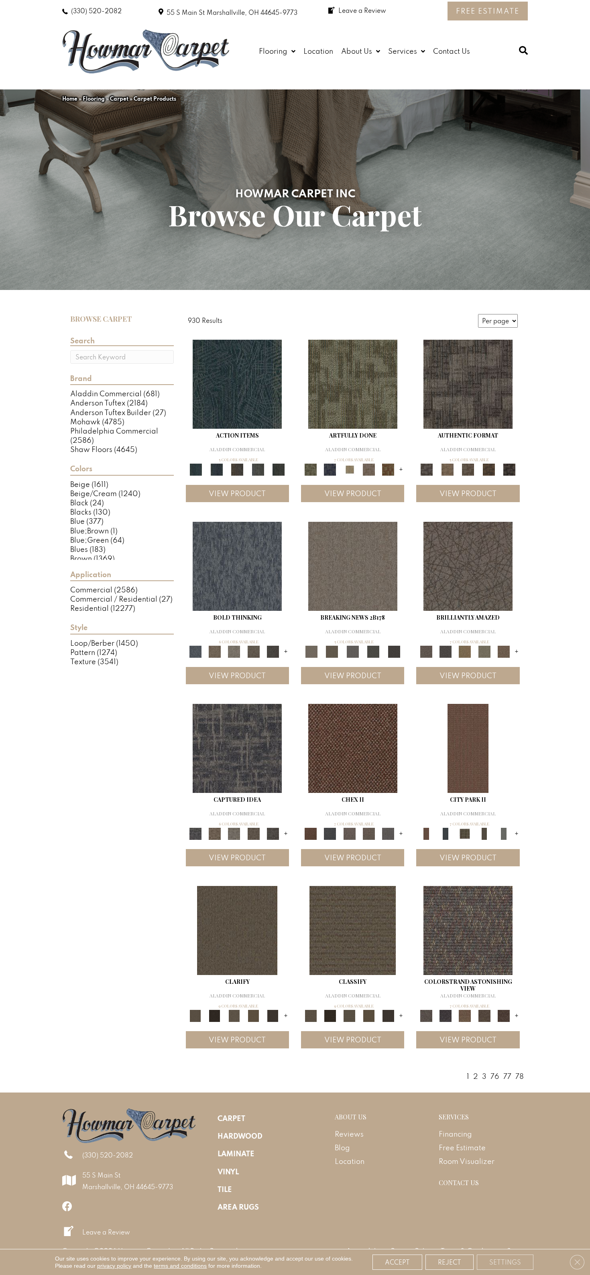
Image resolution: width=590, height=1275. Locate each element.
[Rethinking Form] (489, 468)
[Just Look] (503, 1015)
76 (494, 1076)
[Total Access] (394, 651)
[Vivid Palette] (388, 468)
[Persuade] (253, 1015)
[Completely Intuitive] (464, 651)
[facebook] (67, 1206)
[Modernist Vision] (349, 468)
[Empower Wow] (484, 651)
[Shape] (237, 565)
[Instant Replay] (353, 651)
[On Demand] (373, 651)
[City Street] (278, 468)
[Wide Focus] (445, 1015)
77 (507, 1076)
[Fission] (253, 651)
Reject (449, 1262)
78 (519, 1076)
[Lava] (234, 651)
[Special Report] (332, 651)
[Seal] (272, 651)
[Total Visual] (464, 1015)
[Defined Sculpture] (447, 468)
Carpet (119, 98)
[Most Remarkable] (329, 468)
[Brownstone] (237, 468)
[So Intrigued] (468, 565)
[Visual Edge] (468, 383)
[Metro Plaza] (368, 833)
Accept (397, 1262)
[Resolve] (237, 929)
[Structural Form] (509, 468)
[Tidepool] (237, 383)
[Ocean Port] (217, 468)
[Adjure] (272, 1015)
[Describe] (234, 1015)
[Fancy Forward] (468, 929)
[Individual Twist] (468, 468)
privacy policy (114, 1266)
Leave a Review (106, 1232)
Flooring (94, 98)
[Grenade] (214, 651)
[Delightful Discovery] (352, 383)
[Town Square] (388, 833)
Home (69, 98)
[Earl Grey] (258, 468)
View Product (237, 493)
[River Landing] (329, 833)
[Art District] (349, 833)
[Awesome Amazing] (368, 468)
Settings (505, 1262)
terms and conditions (180, 1266)
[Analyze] (214, 1015)
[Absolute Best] (484, 1015)
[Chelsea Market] (352, 747)
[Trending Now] (352, 565)
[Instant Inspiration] (503, 651)
